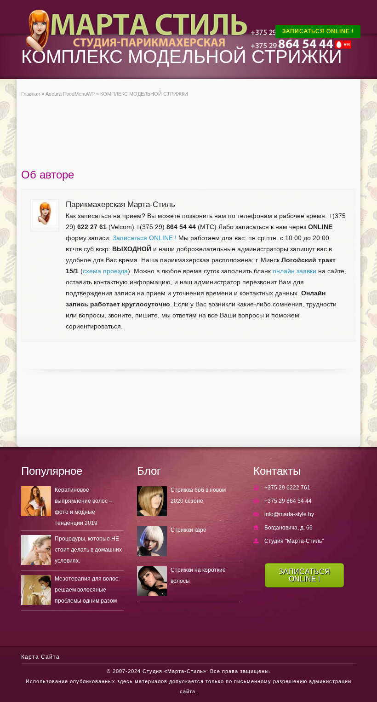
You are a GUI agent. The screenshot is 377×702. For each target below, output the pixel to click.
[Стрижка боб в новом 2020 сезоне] (152, 501)
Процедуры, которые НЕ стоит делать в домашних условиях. (88, 549)
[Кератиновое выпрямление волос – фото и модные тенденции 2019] (36, 501)
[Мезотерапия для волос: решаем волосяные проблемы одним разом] (36, 590)
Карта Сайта (40, 657)
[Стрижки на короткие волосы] (152, 581)
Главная (30, 94)
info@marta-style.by (289, 514)
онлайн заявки (294, 271)
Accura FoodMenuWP (70, 94)
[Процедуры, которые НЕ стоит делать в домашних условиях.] (36, 550)
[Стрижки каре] (152, 541)
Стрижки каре (188, 530)
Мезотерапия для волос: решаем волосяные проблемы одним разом (87, 589)
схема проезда (105, 271)
